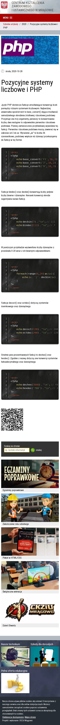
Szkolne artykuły (10, 24)
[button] (7, 17)
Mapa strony (30, 717)
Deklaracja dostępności (13, 717)
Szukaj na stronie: (12, 446)
